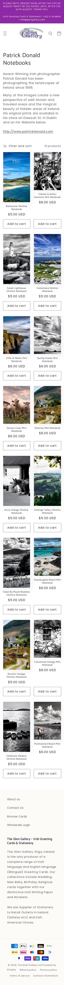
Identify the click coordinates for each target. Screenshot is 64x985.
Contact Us (15, 808)
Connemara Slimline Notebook (47, 290)
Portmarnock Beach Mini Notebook (47, 745)
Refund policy (28, 969)
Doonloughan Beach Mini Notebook (47, 581)
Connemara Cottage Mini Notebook (47, 664)
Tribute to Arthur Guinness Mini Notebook (47, 196)
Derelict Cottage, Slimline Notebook (16, 676)
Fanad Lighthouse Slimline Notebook (16, 290)
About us (13, 799)
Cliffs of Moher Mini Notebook (16, 360)
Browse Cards (17, 816)
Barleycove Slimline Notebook (16, 208)
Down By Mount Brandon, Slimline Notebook (16, 593)
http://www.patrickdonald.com (28, 131)
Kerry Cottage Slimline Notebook (16, 512)
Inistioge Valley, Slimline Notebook (47, 512)
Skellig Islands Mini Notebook (47, 360)
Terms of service (19, 975)
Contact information (45, 975)
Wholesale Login (18, 825)
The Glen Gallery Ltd (30, 965)
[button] (5, 33)
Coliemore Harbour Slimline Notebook (16, 757)
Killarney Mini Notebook (47, 428)
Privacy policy (48, 969)
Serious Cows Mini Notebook (16, 430)
